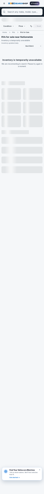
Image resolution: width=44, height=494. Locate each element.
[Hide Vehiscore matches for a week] (39, 469)
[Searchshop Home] (18, 3)
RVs (13, 32)
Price (21, 26)
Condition (7, 26)
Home (4, 32)
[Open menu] (4, 3)
